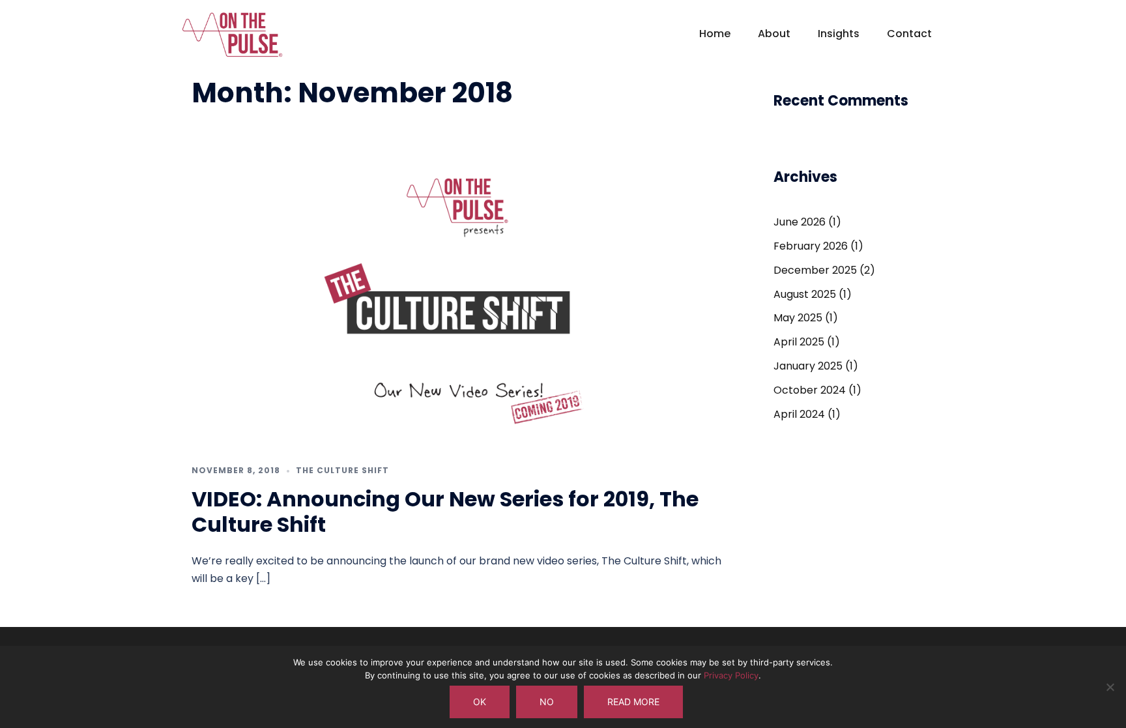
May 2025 (797, 317)
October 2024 (809, 390)
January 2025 (808, 365)
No (547, 701)
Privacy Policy (731, 675)
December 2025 (815, 270)
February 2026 (810, 246)
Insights (838, 33)
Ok (479, 701)
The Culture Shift (342, 470)
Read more (633, 701)
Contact (909, 33)
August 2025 (804, 294)
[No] (1109, 686)
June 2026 (799, 221)
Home (714, 33)
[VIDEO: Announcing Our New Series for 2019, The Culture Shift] (458, 298)
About (774, 33)
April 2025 (798, 341)
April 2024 (799, 414)
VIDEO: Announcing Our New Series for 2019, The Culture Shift (445, 511)
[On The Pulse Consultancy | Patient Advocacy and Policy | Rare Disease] (232, 40)
